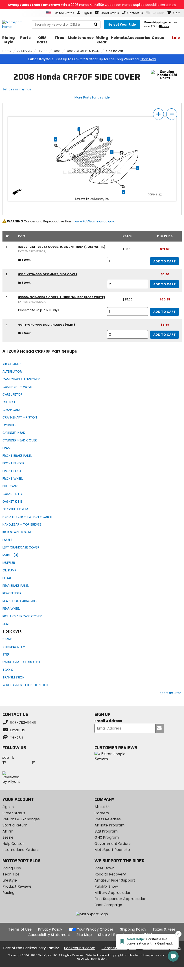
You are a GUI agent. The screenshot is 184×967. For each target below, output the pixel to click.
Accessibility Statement (49, 934)
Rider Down (104, 868)
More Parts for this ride (92, 97)
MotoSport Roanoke (112, 849)
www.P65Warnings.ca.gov (94, 221)
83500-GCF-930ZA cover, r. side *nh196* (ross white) (61, 247)
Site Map (84, 934)
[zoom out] (171, 114)
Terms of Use (20, 929)
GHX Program (106, 837)
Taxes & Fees (164, 929)
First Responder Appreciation (120, 898)
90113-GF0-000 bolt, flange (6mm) (46, 325)
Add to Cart (164, 261)
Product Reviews (17, 886)
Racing (8, 892)
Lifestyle (9, 880)
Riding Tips (11, 868)
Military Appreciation (112, 892)
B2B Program (106, 831)
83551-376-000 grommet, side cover (47, 274)
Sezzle (7, 837)
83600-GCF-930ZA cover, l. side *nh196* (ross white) (61, 297)
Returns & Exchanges (21, 819)
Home (6, 51)
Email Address (108, 721)
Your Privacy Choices (95, 929)
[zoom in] (158, 114)
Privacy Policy (50, 929)
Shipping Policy (133, 929)
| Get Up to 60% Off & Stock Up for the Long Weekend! (92, 59)
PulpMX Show (106, 886)
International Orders (20, 849)
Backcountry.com (79, 948)
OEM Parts (24, 51)
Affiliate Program (109, 825)
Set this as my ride (16, 89)
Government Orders (112, 843)
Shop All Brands (111, 934)
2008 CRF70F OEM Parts (83, 51)
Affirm (7, 831)
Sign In (8, 806)
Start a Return (14, 825)
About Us (102, 806)
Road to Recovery (110, 874)
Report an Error (169, 693)
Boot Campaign (108, 904)
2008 (57, 51)
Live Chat (157, 13)
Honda (43, 51)
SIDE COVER (114, 51)
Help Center (13, 843)
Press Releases (107, 819)
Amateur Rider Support (114, 880)
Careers (101, 813)
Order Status (13, 813)
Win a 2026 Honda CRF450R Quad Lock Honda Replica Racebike (92, 4)
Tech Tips (11, 874)
